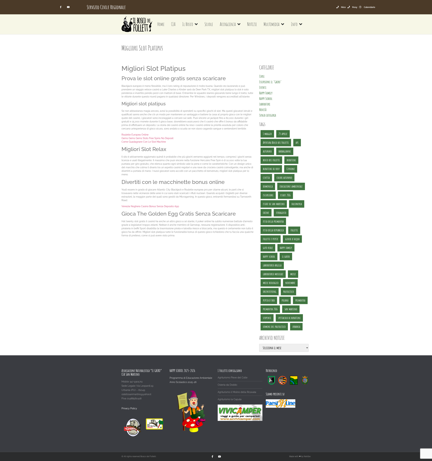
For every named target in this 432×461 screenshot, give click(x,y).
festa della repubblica (273, 230)
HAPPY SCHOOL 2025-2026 (182, 370)
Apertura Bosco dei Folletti (276, 142)
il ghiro (286, 256)
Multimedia (271, 24)
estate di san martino (274, 204)
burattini (291, 160)
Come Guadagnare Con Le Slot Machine (144, 141)
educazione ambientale (291, 186)
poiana (285, 300)
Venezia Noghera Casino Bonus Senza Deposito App (150, 206)
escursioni (268, 195)
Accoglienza (228, 24)
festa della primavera (273, 221)
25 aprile (283, 134)
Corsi (261, 76)
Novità (262, 109)
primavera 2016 (270, 309)
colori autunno (284, 177)
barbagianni (285, 151)
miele (293, 274)
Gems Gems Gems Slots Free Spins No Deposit (147, 138)
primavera (300, 300)
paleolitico (288, 291)
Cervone (291, 169)
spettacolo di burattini (289, 318)
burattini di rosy (271, 169)
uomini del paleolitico (274, 326)
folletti (294, 230)
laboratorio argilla (272, 265)
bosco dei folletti (271, 160)
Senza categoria (267, 115)
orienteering (269, 291)
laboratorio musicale (273, 274)
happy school (269, 256)
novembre (290, 283)
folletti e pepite (270, 239)
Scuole (209, 24)
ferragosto (281, 213)
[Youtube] (68, 7)
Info (294, 24)
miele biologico (270, 283)
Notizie (252, 24)
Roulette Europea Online (135, 134)
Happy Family (265, 93)
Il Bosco (187, 24)
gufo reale (268, 248)
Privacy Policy (129, 408)
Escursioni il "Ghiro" (270, 82)
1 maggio (267, 134)
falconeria (296, 204)
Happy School (265, 98)
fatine (266, 213)
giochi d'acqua (292, 239)
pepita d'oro (269, 300)
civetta (266, 177)
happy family (286, 248)
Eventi (262, 87)
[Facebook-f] (61, 7)
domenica (268, 186)
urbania (296, 326)
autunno (267, 151)
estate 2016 (285, 195)
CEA (173, 24)
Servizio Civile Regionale (106, 7)
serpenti (267, 318)
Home (160, 24)
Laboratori (264, 104)
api (297, 142)
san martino (291, 309)
